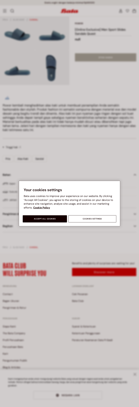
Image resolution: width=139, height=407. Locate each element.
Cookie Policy (41, 207)
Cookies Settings (92, 219)
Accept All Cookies (45, 219)
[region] (69, 203)
